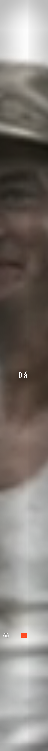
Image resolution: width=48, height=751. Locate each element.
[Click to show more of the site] (24, 635)
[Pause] (6, 635)
